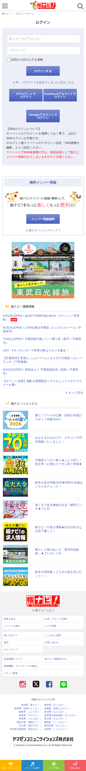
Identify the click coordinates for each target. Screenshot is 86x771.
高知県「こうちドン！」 (57, 729)
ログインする (43, 71)
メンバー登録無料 (43, 219)
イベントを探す (32, 768)
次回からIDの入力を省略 (27, 59)
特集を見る (75, 768)
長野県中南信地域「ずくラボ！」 (61, 715)
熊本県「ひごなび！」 (55, 705)
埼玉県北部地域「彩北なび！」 (26, 729)
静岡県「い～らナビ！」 (57, 722)
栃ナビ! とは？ (44, 610)
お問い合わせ (52, 642)
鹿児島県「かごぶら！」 (57, 725)
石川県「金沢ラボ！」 (30, 725)
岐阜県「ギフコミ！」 (30, 715)
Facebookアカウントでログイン (60, 95)
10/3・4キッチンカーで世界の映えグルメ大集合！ (36, 350)
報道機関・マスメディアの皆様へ (21, 666)
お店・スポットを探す (11, 768)
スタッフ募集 (11, 673)
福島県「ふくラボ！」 (30, 712)
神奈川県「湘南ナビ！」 (29, 722)
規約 (6, 642)
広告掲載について (13, 659)
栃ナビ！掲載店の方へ (56, 659)
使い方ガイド (11, 635)
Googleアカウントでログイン (43, 116)
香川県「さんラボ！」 (55, 719)
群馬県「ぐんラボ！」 (30, 719)
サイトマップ (11, 649)
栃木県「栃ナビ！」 (31, 705)
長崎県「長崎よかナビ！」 (58, 708)
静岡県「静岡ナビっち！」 (28, 708)
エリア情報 (54, 768)
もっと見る (75, 392)
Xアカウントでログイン (26, 95)
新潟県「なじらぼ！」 (55, 712)
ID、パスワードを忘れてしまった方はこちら (45, 82)
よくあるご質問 (53, 635)
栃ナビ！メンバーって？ (45, 230)
